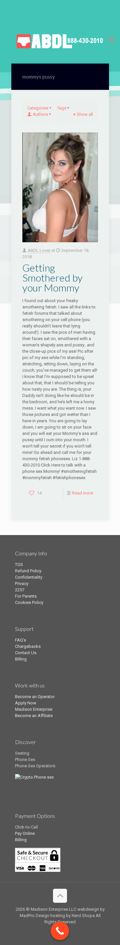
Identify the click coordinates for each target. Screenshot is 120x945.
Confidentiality (28, 577)
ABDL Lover (39, 250)
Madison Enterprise (33, 709)
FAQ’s (20, 640)
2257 (19, 589)
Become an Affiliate (34, 715)
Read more (82, 492)
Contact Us (25, 652)
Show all (85, 114)
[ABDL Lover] (60, 40)
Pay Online (25, 833)
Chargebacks (28, 646)
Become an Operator (35, 696)
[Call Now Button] (60, 931)
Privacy (21, 583)
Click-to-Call (26, 827)
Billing (21, 659)
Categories (37, 107)
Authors (40, 114)
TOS (19, 564)
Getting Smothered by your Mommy (52, 277)
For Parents (26, 596)
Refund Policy (28, 570)
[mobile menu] (111, 40)
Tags (61, 107)
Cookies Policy (29, 602)
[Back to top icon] (60, 896)
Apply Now (25, 702)
